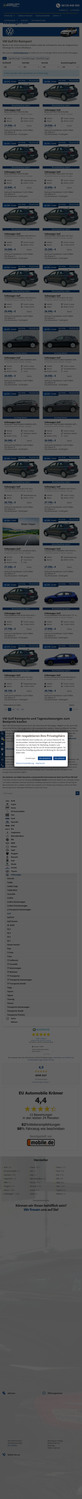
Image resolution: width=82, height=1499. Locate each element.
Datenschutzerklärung (25, 763)
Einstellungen (30, 758)
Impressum (40, 763)
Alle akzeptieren (45, 758)
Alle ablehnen (60, 758)
